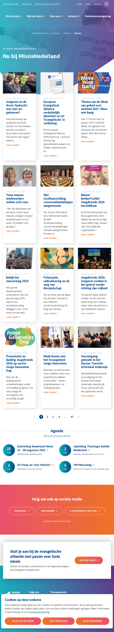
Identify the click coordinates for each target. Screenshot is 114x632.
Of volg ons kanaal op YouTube (57, 521)
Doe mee (55, 16)
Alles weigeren (92, 621)
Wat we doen (34, 16)
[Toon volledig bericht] (19, 116)
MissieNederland (40, 33)
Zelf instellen (58, 621)
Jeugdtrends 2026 (10, 4)
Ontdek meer (87, 560)
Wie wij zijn (12, 16)
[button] (106, 4)
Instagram (48, 511)
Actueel (72, 16)
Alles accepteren (23, 621)
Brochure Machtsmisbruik (47, 4)
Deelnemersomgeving (98, 16)
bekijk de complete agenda (57, 435)
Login (87, 4)
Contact (98, 4)
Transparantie (58, 592)
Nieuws (67, 33)
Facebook (20, 511)
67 (72, 416)
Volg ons (34, 592)
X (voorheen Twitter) (83, 511)
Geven (79, 4)
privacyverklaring (39, 612)
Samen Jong (27, 4)
